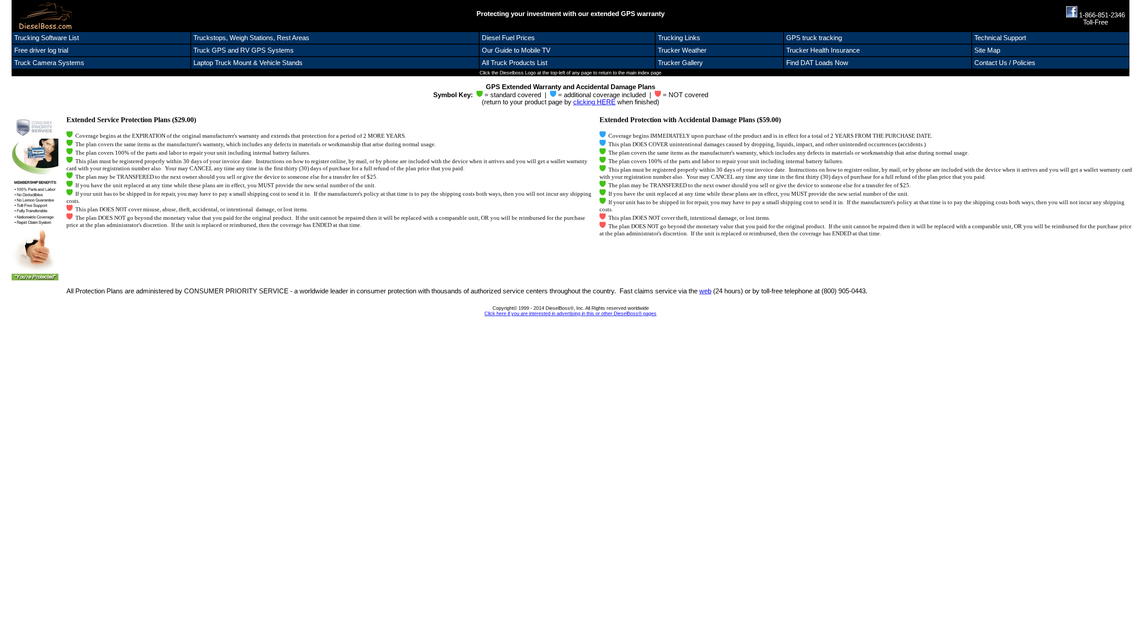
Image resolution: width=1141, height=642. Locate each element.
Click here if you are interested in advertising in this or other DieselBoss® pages (570, 313)
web (705, 291)
